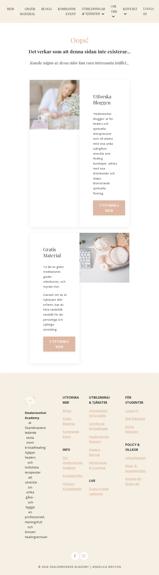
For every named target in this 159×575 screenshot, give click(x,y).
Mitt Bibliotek (135, 419)
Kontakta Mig (72, 476)
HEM (10, 9)
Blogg (67, 411)
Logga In (131, 411)
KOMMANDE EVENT (67, 11)
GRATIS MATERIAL (27, 11)
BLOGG (46, 9)
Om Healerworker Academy (73, 463)
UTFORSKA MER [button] (109, 208)
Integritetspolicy (137, 458)
